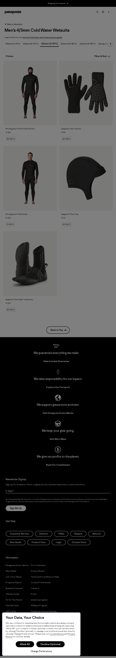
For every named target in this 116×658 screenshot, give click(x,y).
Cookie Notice (57, 633)
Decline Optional (50, 644)
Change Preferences (41, 651)
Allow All (25, 644)
